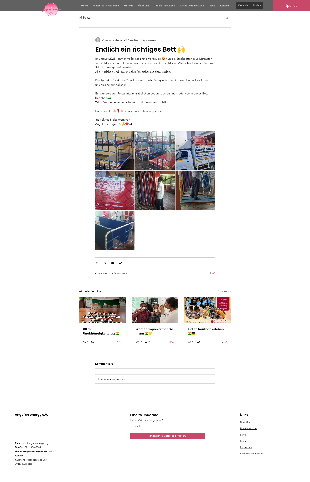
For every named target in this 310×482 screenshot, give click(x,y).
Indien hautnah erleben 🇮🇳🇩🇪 (206, 331)
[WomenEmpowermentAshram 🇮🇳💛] (155, 310)
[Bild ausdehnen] (114, 150)
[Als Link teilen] (120, 262)
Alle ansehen (224, 290)
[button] (226, 17)
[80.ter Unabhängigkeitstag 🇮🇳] (102, 310)
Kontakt (244, 441)
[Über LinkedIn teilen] (112, 262)
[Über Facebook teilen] (96, 262)
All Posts (84, 17)
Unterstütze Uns (248, 428)
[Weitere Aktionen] (213, 40)
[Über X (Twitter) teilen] (104, 262)
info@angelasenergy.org (35, 443)
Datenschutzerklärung (251, 453)
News (243, 434)
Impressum (246, 447)
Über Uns (245, 422)
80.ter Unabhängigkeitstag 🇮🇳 (101, 331)
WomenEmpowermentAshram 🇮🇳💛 (155, 331)
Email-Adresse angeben (145, 419)
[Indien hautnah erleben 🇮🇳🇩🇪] (207, 310)
